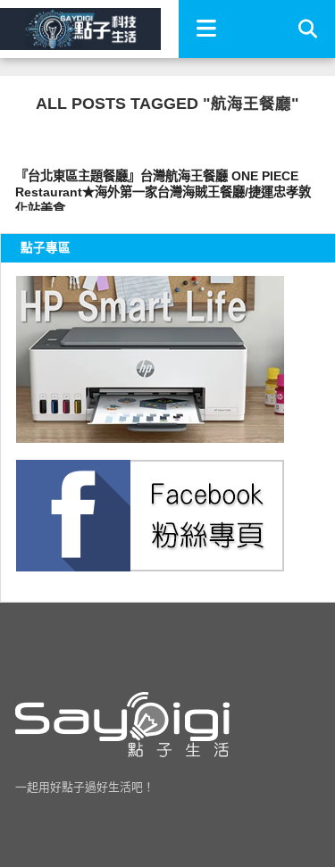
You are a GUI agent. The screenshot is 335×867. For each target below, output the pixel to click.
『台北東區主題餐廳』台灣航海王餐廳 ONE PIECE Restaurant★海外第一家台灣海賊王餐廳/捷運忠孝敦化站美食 (163, 190)
